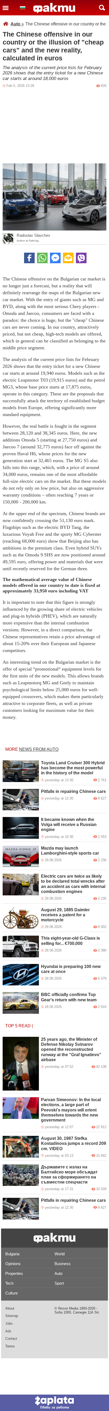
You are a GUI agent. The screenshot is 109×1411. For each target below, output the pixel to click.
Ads (8, 1331)
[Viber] (81, 258)
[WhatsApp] (42, 258)
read (25, 1026)
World (59, 1254)
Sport (59, 1283)
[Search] (102, 7)
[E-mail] (68, 258)
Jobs (9, 1323)
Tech (9, 1283)
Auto (17, 24)
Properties (14, 1273)
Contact (11, 1339)
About (9, 1308)
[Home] (54, 8)
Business (62, 1263)
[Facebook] (29, 258)
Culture (11, 1293)
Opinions (13, 1263)
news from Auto (38, 749)
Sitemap (11, 1316)
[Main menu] (5, 7)
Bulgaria (12, 1254)
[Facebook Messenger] (55, 258)
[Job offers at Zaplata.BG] (54, 1403)
